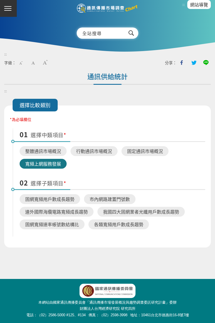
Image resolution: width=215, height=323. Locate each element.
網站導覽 (199, 4)
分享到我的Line (206, 63)
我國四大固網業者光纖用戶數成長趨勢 (141, 211)
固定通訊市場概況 (145, 151)
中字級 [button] (33, 63)
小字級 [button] (21, 63)
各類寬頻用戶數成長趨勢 (118, 224)
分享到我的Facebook (182, 63)
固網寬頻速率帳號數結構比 (52, 224)
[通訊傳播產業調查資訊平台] (107, 11)
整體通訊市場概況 (43, 151)
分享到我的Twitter (194, 63)
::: (183, 4)
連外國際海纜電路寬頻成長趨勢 (56, 211)
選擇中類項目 (47, 135)
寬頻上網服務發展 (43, 163)
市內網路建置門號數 (110, 199)
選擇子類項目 (47, 183)
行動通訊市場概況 (94, 151)
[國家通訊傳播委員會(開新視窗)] (107, 291)
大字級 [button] (45, 63)
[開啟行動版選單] (8, 8)
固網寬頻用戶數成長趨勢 (49, 199)
